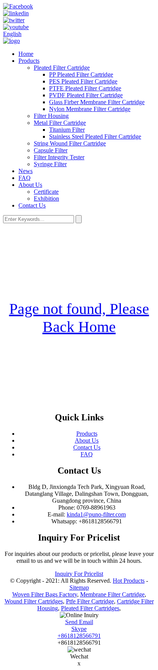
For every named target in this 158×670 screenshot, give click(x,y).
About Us (30, 184)
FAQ (24, 178)
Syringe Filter (50, 164)
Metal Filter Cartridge (60, 122)
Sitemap (79, 587)
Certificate (46, 191)
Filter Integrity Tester (59, 157)
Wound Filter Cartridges (34, 601)
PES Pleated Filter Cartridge (83, 81)
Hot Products (129, 580)
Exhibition (46, 198)
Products (29, 60)
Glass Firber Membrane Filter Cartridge (97, 102)
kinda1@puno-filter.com (96, 514)
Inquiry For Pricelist (79, 573)
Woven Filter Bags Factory (44, 594)
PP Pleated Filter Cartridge (81, 74)
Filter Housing (51, 116)
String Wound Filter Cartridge (70, 143)
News (25, 171)
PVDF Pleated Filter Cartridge (86, 95)
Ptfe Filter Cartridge (90, 601)
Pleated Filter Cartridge (62, 67)
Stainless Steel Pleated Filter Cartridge (95, 136)
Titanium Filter (67, 129)
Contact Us (32, 205)
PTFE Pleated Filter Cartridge (85, 88)
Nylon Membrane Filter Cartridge (89, 109)
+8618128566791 (79, 635)
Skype (79, 629)
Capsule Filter (50, 150)
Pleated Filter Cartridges (90, 608)
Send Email (79, 622)
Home (25, 54)
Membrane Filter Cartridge (112, 594)
